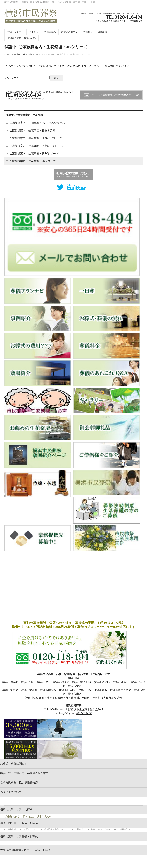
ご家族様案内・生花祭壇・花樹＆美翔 (32, 130)
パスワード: (12, 77)
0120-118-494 (129, 17)
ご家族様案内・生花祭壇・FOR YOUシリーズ (37, 122)
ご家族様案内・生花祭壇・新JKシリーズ (34, 153)
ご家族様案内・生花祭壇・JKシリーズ (33, 161)
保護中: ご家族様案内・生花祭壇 (24, 115)
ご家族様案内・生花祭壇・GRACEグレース (36, 138)
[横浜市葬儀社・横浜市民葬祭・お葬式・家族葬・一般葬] (30, 19)
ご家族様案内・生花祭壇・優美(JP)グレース (36, 145)
